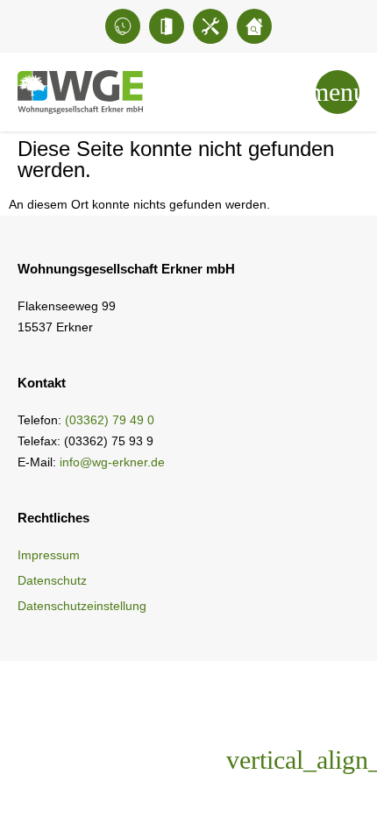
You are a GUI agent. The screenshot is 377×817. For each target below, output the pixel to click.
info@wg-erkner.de (112, 462)
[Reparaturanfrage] (210, 26)
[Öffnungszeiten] (166, 26)
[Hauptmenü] (337, 92)
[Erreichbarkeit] (122, 26)
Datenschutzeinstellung (82, 606)
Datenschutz (52, 580)
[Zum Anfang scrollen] (320, 760)
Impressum (49, 555)
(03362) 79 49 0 (109, 420)
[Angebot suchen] (254, 26)
